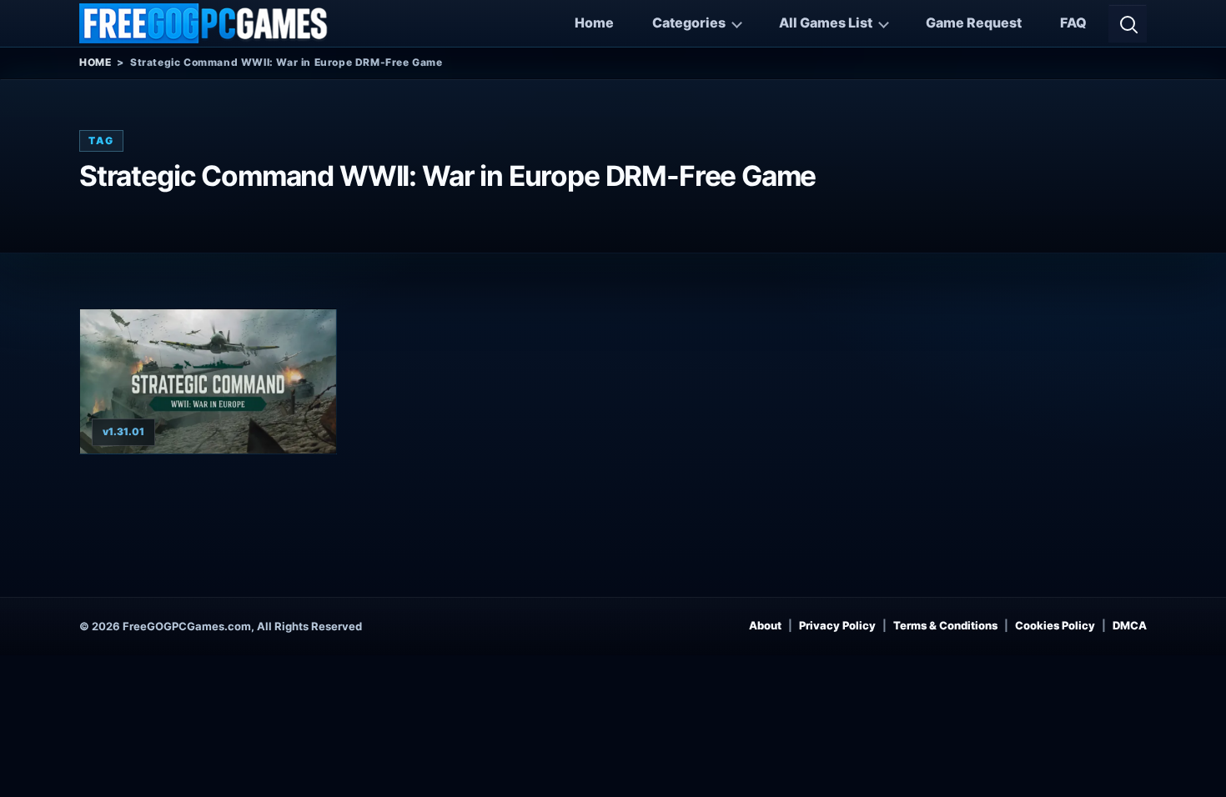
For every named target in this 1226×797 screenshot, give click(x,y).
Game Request (974, 22)
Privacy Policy (837, 625)
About (765, 625)
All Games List (825, 22)
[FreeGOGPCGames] (204, 23)
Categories (689, 22)
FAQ (1073, 22)
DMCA (1130, 625)
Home (594, 22)
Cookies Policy (1055, 625)
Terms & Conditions (945, 625)
